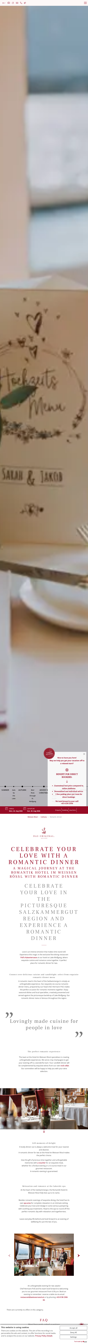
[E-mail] (18, 3)
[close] (84, 754)
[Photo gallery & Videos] (10, 3)
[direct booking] (49, 753)
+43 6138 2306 (67, 803)
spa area (27, 1203)
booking (65, 810)
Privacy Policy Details (43, 1336)
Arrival (11, 809)
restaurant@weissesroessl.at (32, 1297)
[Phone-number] (21, 3)
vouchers (72, 810)
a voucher (41, 1163)
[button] (78, 1255)
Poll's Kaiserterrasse (28, 957)
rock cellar (65, 1065)
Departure (31, 809)
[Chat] (24, 3)
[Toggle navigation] (85, 3)
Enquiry (58, 810)
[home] (14, 3)
